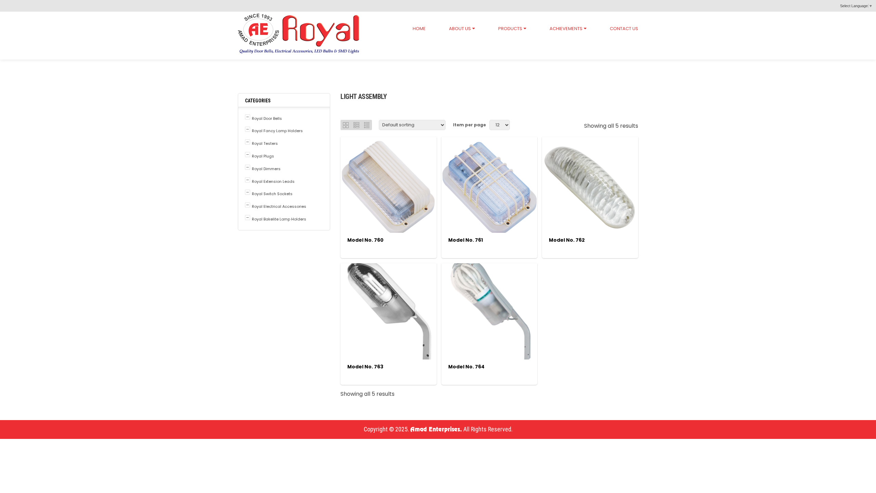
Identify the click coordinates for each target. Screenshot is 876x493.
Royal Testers (265, 143)
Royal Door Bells (267, 118)
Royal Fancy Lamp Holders (277, 131)
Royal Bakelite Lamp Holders (279, 219)
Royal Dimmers (266, 169)
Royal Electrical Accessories (297, 66)
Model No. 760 (365, 240)
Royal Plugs (263, 156)
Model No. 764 (466, 366)
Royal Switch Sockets (272, 194)
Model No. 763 (365, 366)
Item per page (469, 125)
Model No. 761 (465, 240)
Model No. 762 (567, 240)
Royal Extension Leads (273, 181)
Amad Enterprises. (436, 430)
